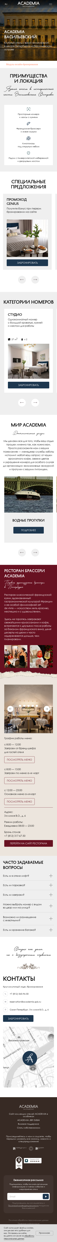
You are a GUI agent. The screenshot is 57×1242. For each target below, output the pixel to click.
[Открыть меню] (50, 4)
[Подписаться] (46, 1196)
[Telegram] (19, 1148)
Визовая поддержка (28, 1123)
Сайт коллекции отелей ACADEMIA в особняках (28, 1115)
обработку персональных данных (19, 1237)
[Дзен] (40, 1148)
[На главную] (28, 1107)
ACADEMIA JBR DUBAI (28, 1120)
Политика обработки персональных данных (28, 1220)
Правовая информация (28, 1224)
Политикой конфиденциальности (23, 1205)
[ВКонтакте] (31, 1148)
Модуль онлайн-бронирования (22, 64)
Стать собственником (28, 1127)
